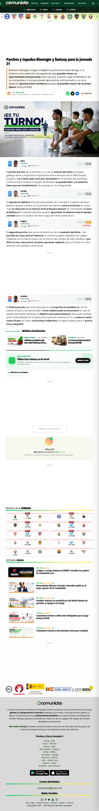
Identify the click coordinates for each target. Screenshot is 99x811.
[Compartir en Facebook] (77, 93)
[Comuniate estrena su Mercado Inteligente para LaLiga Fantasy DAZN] (21, 617)
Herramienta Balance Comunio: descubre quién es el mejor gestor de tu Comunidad (61, 587)
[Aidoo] (15, 163)
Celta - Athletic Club (49, 760)
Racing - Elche (49, 741)
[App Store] (59, 772)
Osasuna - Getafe (49, 763)
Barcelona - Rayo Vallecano (49, 766)
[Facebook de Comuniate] (45, 800)
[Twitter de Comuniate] (49, 800)
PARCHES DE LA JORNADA (19, 372)
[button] (86, 93)
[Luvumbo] (15, 298)
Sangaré (23, 221)
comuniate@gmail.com (49, 788)
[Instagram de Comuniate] (57, 800)
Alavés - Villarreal (49, 743)
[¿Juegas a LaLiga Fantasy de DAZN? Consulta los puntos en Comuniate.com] (21, 572)
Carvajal (23, 191)
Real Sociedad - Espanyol (49, 749)
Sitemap (54, 803)
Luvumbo (23, 296)
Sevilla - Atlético (49, 752)
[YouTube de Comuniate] (53, 800)
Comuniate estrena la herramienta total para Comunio (62, 630)
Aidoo (22, 161)
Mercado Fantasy (18, 726)
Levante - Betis (49, 746)
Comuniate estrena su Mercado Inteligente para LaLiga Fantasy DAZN (62, 617)
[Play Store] (40, 772)
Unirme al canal (83, 360)
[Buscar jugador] (93, 3)
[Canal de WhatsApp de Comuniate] (42, 800)
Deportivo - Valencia (50, 757)
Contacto (69, 803)
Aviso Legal (30, 803)
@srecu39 (61, 452)
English (62, 803)
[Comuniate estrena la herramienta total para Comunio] (21, 632)
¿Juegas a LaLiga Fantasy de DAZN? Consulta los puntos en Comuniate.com (62, 572)
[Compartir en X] (73, 93)
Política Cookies (42, 803)
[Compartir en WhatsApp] (68, 93)
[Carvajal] (15, 193)
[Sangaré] (15, 223)
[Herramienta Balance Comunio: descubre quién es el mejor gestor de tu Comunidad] (21, 587)
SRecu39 (20, 93)
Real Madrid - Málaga (49, 755)
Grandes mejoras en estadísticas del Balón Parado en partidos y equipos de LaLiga (62, 602)
